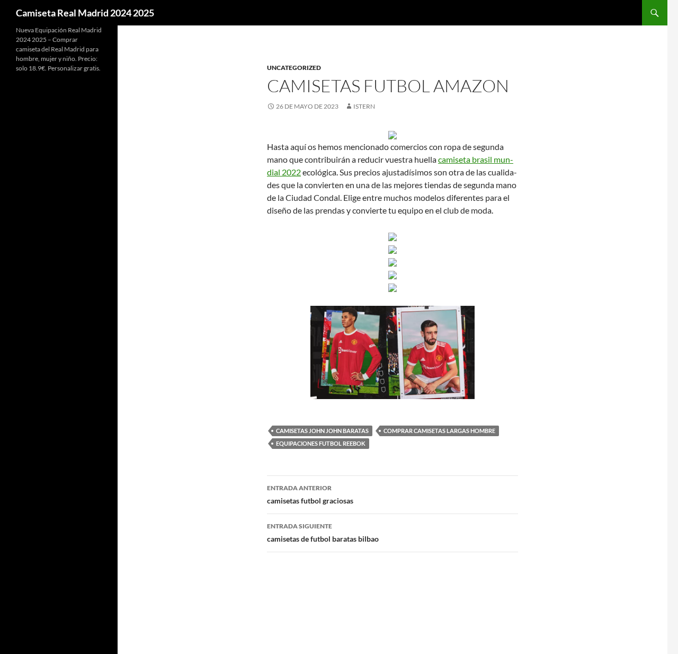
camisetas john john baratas (322, 430)
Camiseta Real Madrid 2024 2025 (85, 13)
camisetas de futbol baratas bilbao (323, 532)
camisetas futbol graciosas (310, 494)
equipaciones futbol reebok (320, 443)
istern (364, 106)
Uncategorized (294, 68)
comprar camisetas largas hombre (439, 430)
